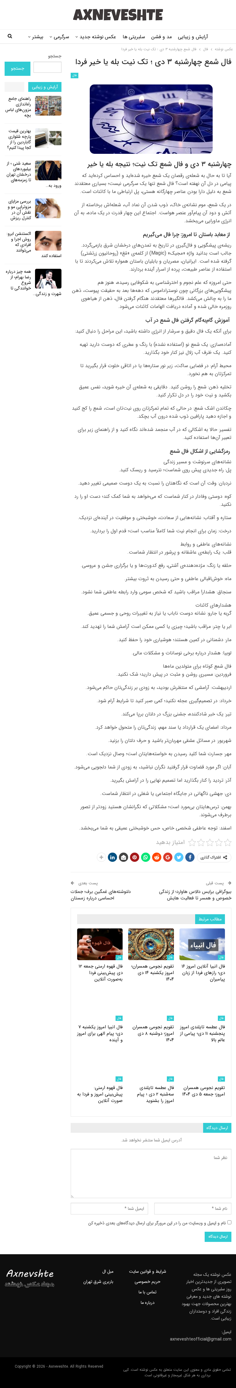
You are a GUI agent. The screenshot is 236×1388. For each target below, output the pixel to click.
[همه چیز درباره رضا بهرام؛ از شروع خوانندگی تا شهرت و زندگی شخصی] (48, 279)
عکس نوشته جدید (98, 37)
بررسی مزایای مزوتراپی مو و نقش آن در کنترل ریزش (19, 209)
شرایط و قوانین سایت (147, 1271)
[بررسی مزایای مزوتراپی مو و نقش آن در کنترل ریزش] (48, 208)
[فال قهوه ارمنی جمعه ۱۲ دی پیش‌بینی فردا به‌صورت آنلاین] (100, 944)
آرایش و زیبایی (193, 37)
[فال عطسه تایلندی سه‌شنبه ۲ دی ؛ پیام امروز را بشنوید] (151, 1066)
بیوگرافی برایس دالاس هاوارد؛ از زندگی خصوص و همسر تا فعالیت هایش (195, 895)
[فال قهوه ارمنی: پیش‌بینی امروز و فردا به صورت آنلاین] (100, 1066)
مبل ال (107, 1271)
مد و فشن (161, 37)
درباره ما (148, 1302)
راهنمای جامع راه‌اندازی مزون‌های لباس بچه (18, 107)
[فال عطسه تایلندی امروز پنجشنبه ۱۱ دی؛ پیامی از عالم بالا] (202, 1005)
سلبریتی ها (134, 37)
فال (75, 75)
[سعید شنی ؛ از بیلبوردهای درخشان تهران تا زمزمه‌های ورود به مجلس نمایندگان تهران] (48, 170)
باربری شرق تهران (98, 1281)
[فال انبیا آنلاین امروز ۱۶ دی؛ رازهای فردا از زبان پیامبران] (202, 944)
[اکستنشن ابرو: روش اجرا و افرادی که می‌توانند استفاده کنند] (48, 241)
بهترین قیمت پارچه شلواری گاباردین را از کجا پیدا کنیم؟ (19, 139)
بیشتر (37, 37)
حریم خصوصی (147, 1281)
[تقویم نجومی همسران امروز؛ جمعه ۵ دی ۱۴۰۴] (202, 1066)
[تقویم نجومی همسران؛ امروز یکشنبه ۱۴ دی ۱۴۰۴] (151, 944)
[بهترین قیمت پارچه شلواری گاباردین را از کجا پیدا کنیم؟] (48, 138)
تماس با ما (147, 1292)
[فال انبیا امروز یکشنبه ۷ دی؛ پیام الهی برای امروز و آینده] (100, 1005)
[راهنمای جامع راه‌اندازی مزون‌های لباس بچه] (48, 106)
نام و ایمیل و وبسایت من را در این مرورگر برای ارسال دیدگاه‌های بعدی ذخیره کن (157, 1223)
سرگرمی (61, 37)
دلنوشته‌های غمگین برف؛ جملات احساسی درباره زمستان (101, 895)
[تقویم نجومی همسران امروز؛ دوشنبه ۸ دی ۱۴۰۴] (151, 1005)
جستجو (54, 56)
